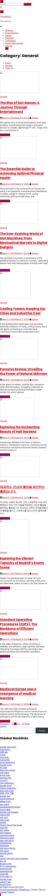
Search (3, 726)
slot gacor (4, 850)
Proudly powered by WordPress (15, 889)
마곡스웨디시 (6, 876)
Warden (34, 118)
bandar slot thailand (9, 812)
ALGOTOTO (5, 884)
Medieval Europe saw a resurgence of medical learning (18, 693)
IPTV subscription (8, 866)
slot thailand (5, 832)
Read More (5, 135)
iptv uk (3, 861)
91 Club (3, 767)
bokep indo (5, 775)
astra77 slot (5, 882)
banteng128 (6, 868)
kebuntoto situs (7, 838)
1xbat (3, 754)
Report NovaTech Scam (11, 825)
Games (8, 35)
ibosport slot (5, 863)
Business (9, 30)
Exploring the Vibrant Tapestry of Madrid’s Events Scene (22, 563)
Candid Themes (7, 892)
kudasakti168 (6, 871)
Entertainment (11, 33)
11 (18, 723)
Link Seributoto (7, 783)
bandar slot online (8, 747)
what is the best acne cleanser (14, 858)
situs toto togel (7, 790)
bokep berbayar (7, 798)
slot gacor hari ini (7, 848)
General (8, 46)
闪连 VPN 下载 (7, 793)
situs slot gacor (7, 840)
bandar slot (5, 796)
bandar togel (6, 765)
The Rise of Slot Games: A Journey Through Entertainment (20, 107)
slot (1, 856)
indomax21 (5, 749)
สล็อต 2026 (5, 801)
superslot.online (7, 835)
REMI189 (4, 845)
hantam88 (5, 759)
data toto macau (7, 770)
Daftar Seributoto (8, 788)
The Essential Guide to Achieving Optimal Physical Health (22, 173)
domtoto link (5, 777)
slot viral (4, 817)
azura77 (4, 780)
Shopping (9, 38)
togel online (5, 809)
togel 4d (4, 827)
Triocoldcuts (5, 16)
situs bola (4, 757)
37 (23, 723)
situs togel (4, 820)
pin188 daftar (6, 853)
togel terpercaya (7, 762)
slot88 (3, 822)
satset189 (5, 814)
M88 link (4, 752)
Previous (4, 723)
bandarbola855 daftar (10, 807)
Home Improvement (14, 43)
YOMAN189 (5, 843)
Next (27, 723)
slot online (4, 772)
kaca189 (4, 874)
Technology (10, 40)
